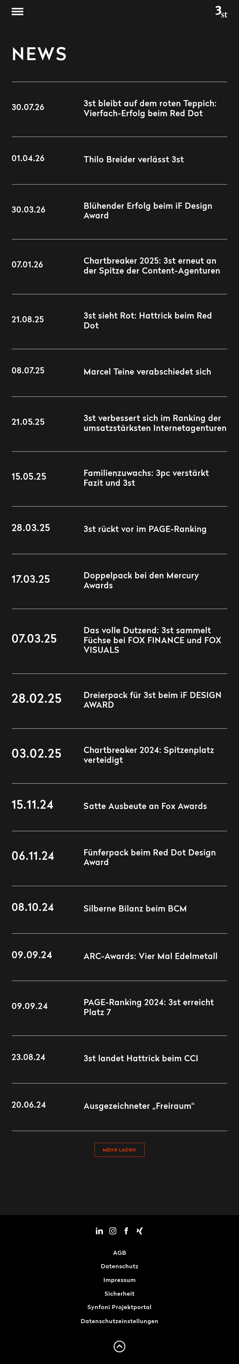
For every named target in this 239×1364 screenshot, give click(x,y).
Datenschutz (119, 1267)
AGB (119, 1253)
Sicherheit (120, 1294)
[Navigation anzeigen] (17, 11)
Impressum (119, 1280)
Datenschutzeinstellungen (120, 1322)
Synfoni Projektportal (119, 1308)
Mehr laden (119, 1150)
